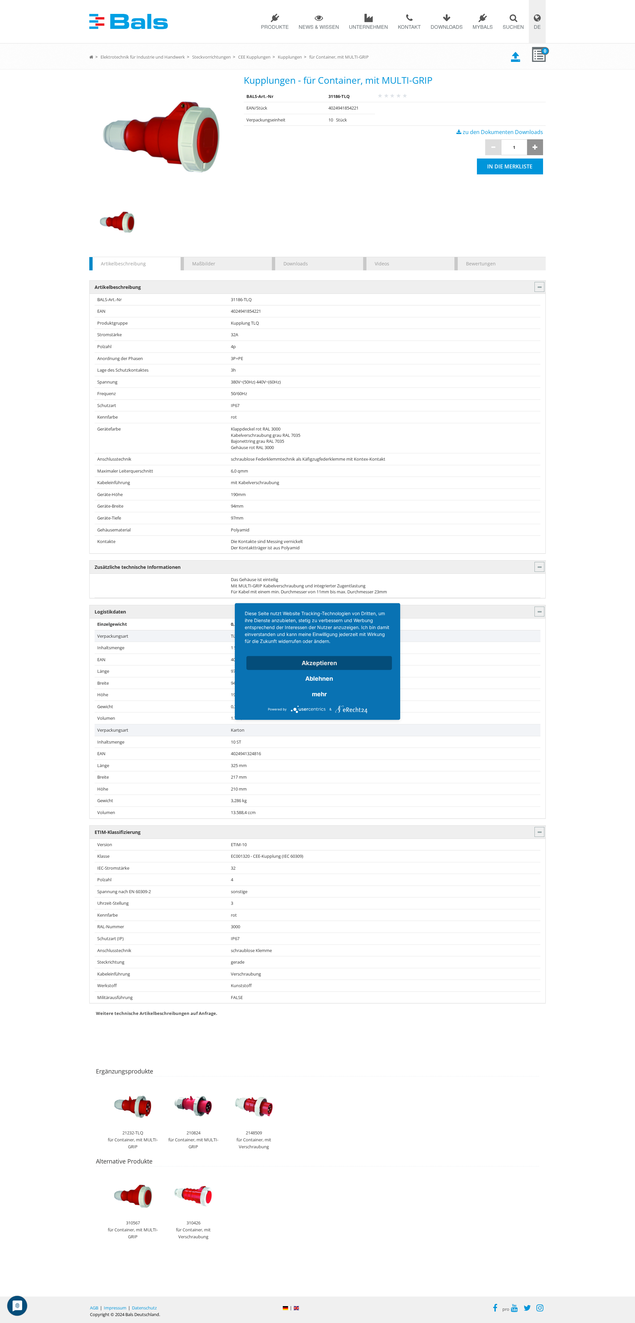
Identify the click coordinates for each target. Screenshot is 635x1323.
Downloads (447, 26)
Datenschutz (144, 1308)
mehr (319, 694)
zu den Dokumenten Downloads (502, 132)
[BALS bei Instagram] (539, 1308)
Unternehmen (368, 26)
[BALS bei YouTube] (514, 1308)
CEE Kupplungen (254, 57)
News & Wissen (319, 26)
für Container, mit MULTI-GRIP (339, 57)
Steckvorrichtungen (211, 57)
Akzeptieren (319, 663)
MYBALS (483, 26)
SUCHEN (513, 26)
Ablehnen (319, 678)
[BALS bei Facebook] (495, 1308)
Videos (382, 263)
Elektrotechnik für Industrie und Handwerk (143, 57)
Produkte (275, 26)
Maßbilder (203, 263)
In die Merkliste (509, 166)
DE (537, 26)
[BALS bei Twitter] (527, 1308)
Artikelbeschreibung (123, 263)
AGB (94, 1308)
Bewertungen (481, 263)
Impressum (115, 1308)
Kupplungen (290, 57)
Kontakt (409, 26)
